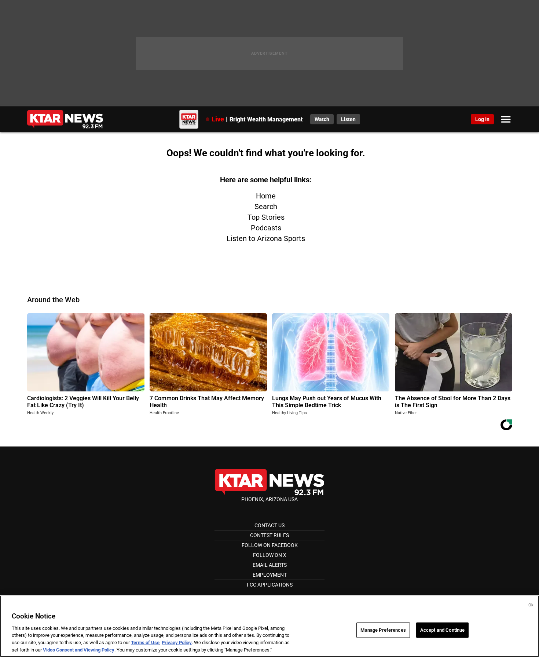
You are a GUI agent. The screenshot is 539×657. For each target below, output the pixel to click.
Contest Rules (269, 535)
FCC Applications (270, 585)
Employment (270, 575)
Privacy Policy (177, 642)
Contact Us (269, 525)
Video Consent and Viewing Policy (78, 649)
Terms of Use (145, 642)
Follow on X (269, 555)
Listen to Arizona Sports (266, 238)
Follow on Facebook (270, 545)
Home (266, 195)
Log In (482, 119)
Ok (531, 605)
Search (265, 206)
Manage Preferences (383, 630)
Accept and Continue (442, 630)
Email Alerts (270, 565)
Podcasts (266, 227)
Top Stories (266, 217)
